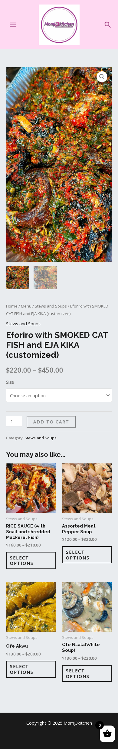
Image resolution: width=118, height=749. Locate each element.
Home (12, 306)
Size (10, 382)
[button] (107, 24)
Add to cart (51, 422)
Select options (22, 560)
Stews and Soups (51, 306)
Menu (26, 306)
